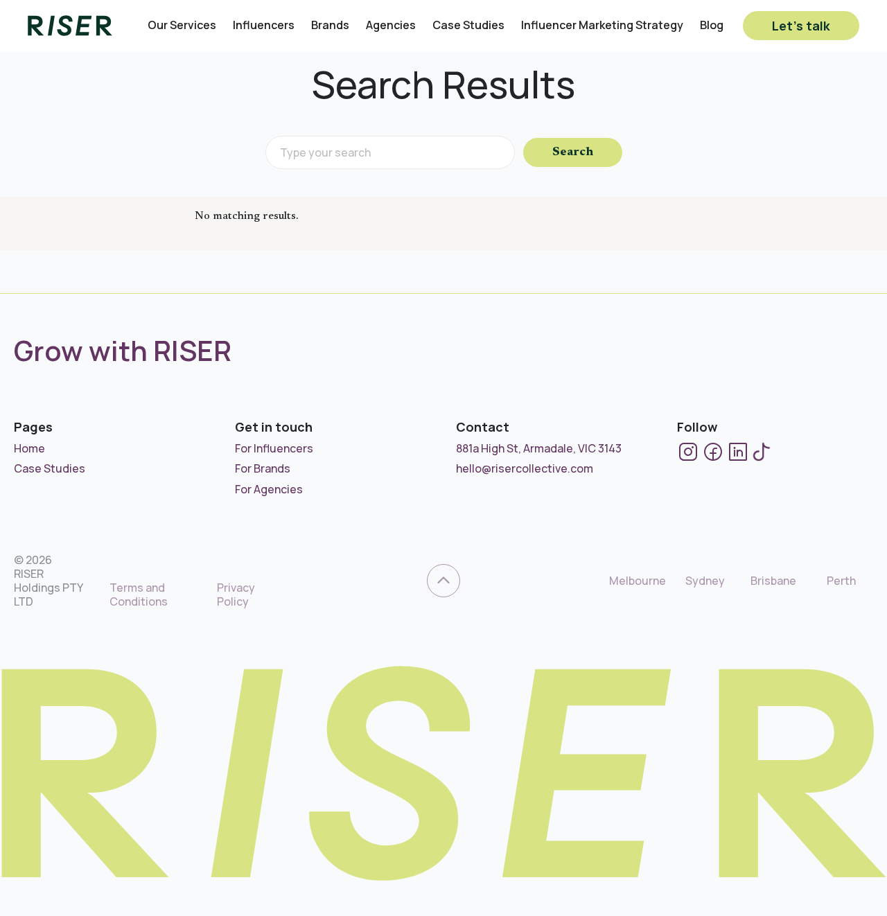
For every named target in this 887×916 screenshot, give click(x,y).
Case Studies (468, 25)
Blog (711, 25)
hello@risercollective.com (524, 468)
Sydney (705, 580)
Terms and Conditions (138, 594)
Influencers (264, 25)
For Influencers (274, 448)
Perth (841, 580)
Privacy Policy (236, 594)
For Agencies (269, 489)
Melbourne (637, 580)
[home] (70, 25)
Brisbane (773, 580)
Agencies (391, 25)
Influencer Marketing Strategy (602, 25)
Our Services (182, 25)
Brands (330, 25)
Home (29, 448)
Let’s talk (801, 25)
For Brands (262, 468)
